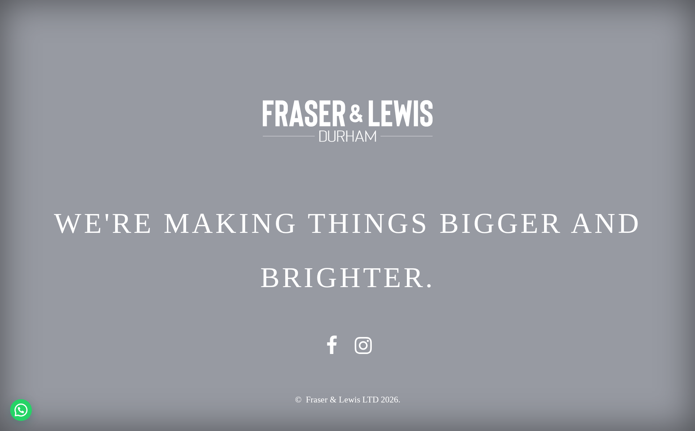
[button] (21, 410)
